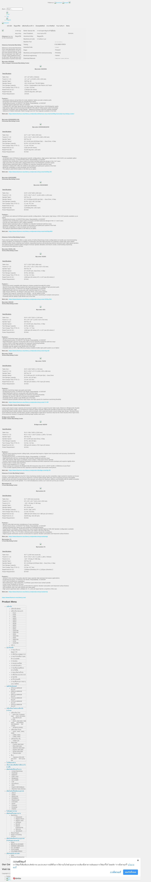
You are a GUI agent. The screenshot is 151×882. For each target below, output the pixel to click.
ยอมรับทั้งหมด (130, 872)
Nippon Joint (19, 820)
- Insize (56, 47)
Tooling (26, 44)
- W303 (13, 620)
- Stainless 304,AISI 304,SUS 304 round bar (18, 758)
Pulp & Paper (15, 833)
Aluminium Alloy (28, 36)
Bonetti (18, 824)
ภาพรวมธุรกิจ (19, 30)
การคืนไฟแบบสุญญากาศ (18, 654)
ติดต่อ (68, 26)
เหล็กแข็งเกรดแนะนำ (17, 611)
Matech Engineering (19, 826)
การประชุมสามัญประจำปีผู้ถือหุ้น (46, 30)
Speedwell (19, 831)
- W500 (13, 622)
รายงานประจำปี (41, 33)
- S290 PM (14, 630)
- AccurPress (15, 783)
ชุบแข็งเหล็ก (10, 647)
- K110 (13, 613)
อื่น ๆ (12, 755)
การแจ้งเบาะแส (41, 39)
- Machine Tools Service (61, 58)
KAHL (13, 842)
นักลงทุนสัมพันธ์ (40, 26)
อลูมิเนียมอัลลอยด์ (12, 686)
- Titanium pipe (16, 753)
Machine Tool (28, 42)
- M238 (13, 623)
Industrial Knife (28, 47)
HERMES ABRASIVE (17, 846)
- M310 (13, 627)
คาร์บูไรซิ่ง (14, 677)
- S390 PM (14, 632)
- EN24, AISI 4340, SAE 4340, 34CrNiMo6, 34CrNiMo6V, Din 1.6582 (18, 723)
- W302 (13, 618)
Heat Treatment (28, 33)
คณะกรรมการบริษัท (20, 33)
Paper (25, 50)
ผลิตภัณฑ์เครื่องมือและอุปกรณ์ (15, 791)
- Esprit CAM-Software (17, 787)
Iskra (12, 855)
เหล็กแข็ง (9, 606)
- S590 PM (14, 636)
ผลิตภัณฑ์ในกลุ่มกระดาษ (14, 813)
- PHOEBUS (14, 798)
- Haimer (57, 55)
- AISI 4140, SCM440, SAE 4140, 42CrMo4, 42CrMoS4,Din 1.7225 (18, 717)
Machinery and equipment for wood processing (38, 53)
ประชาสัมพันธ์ (50, 26)
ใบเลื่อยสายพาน (11, 762)
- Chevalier (14, 802)
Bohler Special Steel (30, 30)
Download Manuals (29, 58)
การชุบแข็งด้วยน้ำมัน (17, 672)
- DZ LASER (14, 780)
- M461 (13, 629)
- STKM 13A (15, 741)
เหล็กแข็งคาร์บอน (16, 729)
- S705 (13, 641)
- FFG (12, 785)
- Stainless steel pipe (18, 748)
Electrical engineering (30, 55)
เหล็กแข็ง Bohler (16, 608)
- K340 (13, 615)
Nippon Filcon (20, 819)
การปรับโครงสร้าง (16, 665)
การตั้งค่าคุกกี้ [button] (115, 872)
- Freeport (57, 50)
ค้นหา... (4, 9)
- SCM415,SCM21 (17, 727)
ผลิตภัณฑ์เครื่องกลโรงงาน (14, 769)
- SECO (13, 793)
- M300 (13, 625)
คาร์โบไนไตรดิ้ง (15, 679)
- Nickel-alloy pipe (17, 751)
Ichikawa (18, 822)
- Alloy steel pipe (16, 746)
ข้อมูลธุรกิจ (40, 36)
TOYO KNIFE (15, 849)
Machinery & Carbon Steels (32, 39)
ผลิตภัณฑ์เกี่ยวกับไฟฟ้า (13, 853)
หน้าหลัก (9, 26)
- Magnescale (15, 800)
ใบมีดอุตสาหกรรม (12, 811)
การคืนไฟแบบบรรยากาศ (18, 674)
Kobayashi (19, 817)
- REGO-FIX (14, 796)
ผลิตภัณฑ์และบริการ (28, 26)
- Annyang (57, 52)
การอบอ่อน (14, 661)
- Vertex (13, 794)
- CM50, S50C (16, 735)
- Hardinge (14, 773)
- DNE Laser (14, 776)
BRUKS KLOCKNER (17, 844)
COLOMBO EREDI (60, 44)
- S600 (13, 638)
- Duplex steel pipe (17, 749)
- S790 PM (14, 643)
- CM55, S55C (16, 736)
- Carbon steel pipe (17, 744)
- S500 (13, 634)
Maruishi (18, 829)
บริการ (13, 645)
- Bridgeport (14, 778)
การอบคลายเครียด (16, 663)
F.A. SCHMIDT (15, 848)
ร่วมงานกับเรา (60, 26)
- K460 (13, 616)
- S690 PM (14, 639)
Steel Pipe (14, 742)
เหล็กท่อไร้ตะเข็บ (16, 739)
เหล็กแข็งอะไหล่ (15, 712)
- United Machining (16, 771)
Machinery (14, 815)
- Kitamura (14, 774)
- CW (12, 782)
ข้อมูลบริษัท (17, 26)
